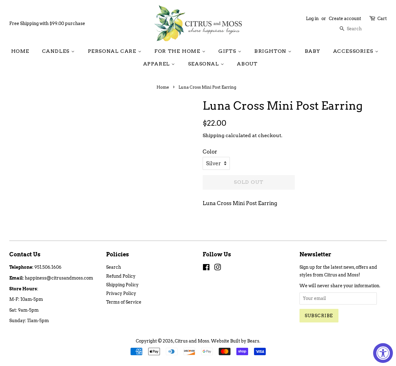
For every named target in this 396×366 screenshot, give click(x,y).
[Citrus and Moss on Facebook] (206, 268)
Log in (312, 18)
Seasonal (204, 64)
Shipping (213, 135)
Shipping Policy (122, 285)
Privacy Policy (121, 293)
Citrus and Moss (192, 341)
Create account (345, 18)
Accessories (354, 51)
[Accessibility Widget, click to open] (383, 353)
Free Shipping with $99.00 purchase (47, 23)
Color (210, 152)
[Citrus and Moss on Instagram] (217, 268)
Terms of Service (123, 302)
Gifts (228, 51)
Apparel (157, 64)
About (247, 64)
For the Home (178, 51)
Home (20, 51)
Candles (56, 51)
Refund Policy (121, 276)
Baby (313, 51)
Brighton (271, 51)
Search (113, 267)
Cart (382, 18)
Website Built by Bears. (235, 341)
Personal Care (113, 51)
